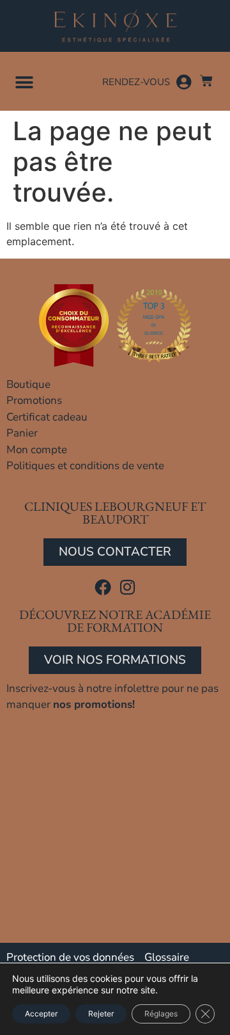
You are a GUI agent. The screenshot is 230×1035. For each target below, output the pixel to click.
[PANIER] (206, 80)
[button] (24, 82)
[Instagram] (127, 587)
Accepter (41, 1013)
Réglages (161, 1013)
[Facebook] (103, 587)
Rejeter (101, 1013)
